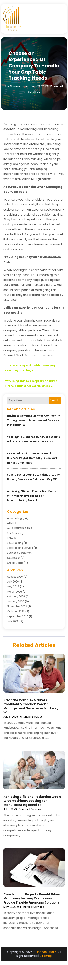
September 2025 (17, 616)
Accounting (14, 518)
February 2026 (16, 596)
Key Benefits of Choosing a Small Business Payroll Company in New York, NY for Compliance (32, 458)
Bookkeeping (15, 543)
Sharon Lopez (19, 86)
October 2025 (15, 611)
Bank (10, 538)
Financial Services (31, 716)
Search (54, 400)
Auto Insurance (16, 528)
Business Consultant (20, 553)
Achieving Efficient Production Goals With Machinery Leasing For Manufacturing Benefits (31, 495)
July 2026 (13, 581)
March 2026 (14, 591)
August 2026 (15, 576)
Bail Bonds (13, 533)
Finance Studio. (46, 952)
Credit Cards (15, 563)
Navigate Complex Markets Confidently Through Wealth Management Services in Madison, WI (33, 420)
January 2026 (15, 601)
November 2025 (17, 606)
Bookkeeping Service (20, 548)
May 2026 (13, 586)
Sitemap (46, 956)
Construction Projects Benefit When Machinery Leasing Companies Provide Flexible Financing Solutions (31, 898)
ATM (10, 523)
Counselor (13, 558)
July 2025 (13, 621)
